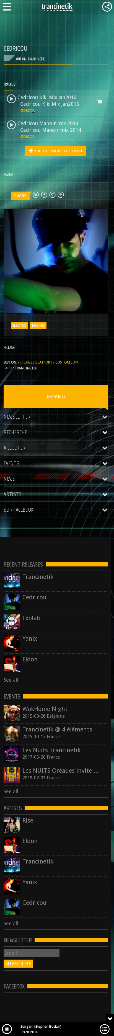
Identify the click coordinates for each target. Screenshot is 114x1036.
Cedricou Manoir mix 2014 (47, 123)
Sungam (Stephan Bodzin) (40, 1026)
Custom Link (66, 362)
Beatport (43, 362)
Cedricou (27, 110)
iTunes (26, 362)
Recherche (15, 432)
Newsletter (17, 416)
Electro (19, 325)
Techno (38, 325)
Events (11, 463)
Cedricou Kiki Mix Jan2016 (46, 97)
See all (11, 680)
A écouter (14, 447)
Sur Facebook (18, 509)
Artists (13, 494)
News (9, 478)
